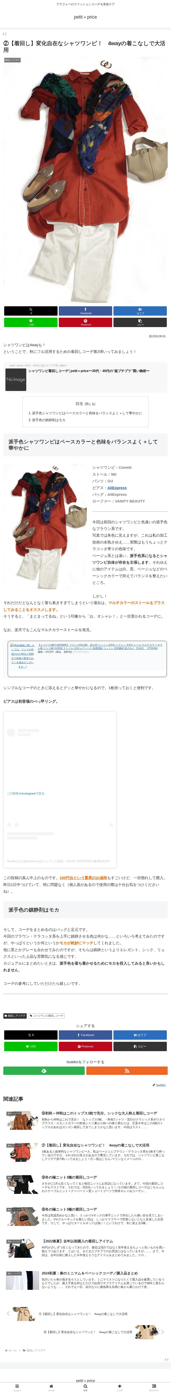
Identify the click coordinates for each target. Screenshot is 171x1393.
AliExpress (117, 488)
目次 (79, 404)
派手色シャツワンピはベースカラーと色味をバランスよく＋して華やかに (87, 413)
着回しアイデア (16, 1015)
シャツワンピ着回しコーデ (48, 1015)
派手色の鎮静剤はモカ (48, 420)
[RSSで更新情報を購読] (127, 1071)
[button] (140, 322)
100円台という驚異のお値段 (83, 878)
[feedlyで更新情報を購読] (44, 1071)
